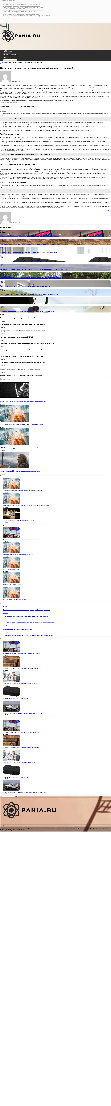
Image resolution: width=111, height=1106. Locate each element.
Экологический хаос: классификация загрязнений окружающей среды (21, 14)
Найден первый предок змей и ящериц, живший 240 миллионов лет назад (22, 491)
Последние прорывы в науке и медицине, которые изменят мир (19, 11)
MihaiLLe (13, 81)
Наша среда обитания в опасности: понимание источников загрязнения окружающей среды (26, 15)
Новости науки (7, 53)
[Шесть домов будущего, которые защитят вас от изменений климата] (14, 421)
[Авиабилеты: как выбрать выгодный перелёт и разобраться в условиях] (11, 538)
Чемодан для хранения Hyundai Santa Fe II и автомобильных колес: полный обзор (34, 269)
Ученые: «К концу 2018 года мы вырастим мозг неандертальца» (21, 471)
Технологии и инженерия (9, 54)
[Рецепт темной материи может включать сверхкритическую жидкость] (14, 397)
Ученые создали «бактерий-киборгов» (13, 584)
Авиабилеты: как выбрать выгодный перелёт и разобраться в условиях (21, 4)
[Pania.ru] (21, 45)
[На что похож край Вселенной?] (11, 568)
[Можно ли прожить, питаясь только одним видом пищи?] (11, 597)
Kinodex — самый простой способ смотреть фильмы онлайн (18, 520)
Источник (108, 210)
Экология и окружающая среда (11, 55)
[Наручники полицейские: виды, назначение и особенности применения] (11, 667)
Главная (5, 50)
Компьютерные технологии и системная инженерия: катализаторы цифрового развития (25, 16)
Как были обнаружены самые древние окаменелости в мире (18, 554)
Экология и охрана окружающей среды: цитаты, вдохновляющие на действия (23, 7)
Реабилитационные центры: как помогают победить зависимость (27, 311)
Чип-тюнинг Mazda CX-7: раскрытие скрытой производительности (29, 294)
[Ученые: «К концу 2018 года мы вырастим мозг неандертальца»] (14, 467)
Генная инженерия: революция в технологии (14, 8)
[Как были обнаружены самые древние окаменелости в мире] (11, 553)
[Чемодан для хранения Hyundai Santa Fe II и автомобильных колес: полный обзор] (11, 711)
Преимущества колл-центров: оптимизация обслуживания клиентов (28, 252)
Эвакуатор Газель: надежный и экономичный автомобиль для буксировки (30, 277)
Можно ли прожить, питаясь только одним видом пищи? (17, 599)
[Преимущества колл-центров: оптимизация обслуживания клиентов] (11, 681)
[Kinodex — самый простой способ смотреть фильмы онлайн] (11, 518)
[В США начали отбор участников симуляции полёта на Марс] (14, 444)
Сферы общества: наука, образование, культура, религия (17, 12)
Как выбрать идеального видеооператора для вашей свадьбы (25, 303)
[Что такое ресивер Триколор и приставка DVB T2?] (11, 696)
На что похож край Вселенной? (11, 569)
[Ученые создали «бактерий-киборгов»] (11, 582)
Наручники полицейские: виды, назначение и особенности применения (21, 6)
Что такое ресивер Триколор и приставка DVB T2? (21, 261)
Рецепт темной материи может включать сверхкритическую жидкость (23, 401)
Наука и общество (7, 51)
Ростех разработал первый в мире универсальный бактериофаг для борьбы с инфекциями (26, 505)
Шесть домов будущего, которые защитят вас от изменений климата (22, 424)
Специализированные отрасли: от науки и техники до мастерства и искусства (23, 10)
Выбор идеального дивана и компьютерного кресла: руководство (26, 286)
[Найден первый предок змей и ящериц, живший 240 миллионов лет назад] (11, 489)
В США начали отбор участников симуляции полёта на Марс (20, 448)
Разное (4, 57)
